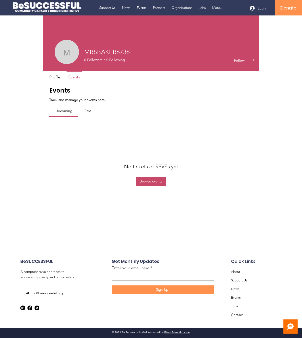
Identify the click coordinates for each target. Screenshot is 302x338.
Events (236, 297)
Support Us (239, 280)
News (235, 289)
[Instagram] (22, 308)
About (235, 272)
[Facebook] (29, 308)
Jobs (234, 306)
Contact (237, 315)
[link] (63, 111)
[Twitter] (36, 308)
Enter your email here (130, 268)
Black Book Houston (177, 332)
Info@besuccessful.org (47, 293)
